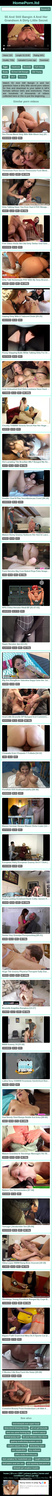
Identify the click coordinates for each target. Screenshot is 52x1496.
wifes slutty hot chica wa (26, 1455)
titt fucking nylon (37, 1446)
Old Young (37, 72)
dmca (28, 1476)
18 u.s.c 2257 (16, 1473)
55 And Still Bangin (20, 72)
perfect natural (39, 1432)
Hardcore (16, 67)
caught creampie (41, 1459)
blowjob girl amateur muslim (26, 1468)
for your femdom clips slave (35, 1437)
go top (35, 1476)
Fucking (22, 77)
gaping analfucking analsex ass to (26, 1441)
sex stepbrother (19, 1450)
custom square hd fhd (17, 1446)
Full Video (39, 67)
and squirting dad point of (38, 1463)
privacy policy (31, 1473)
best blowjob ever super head (26, 1424)
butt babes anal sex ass (13, 1463)
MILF (5, 77)
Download (44, 60)
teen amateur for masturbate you (17, 1459)
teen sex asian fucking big (18, 1432)
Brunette (27, 67)
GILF (13, 77)
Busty (5, 72)
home (6, 1473)
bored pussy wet (12, 1437)
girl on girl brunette (39, 1428)
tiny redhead (34, 1450)
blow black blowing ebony (16, 1428)
